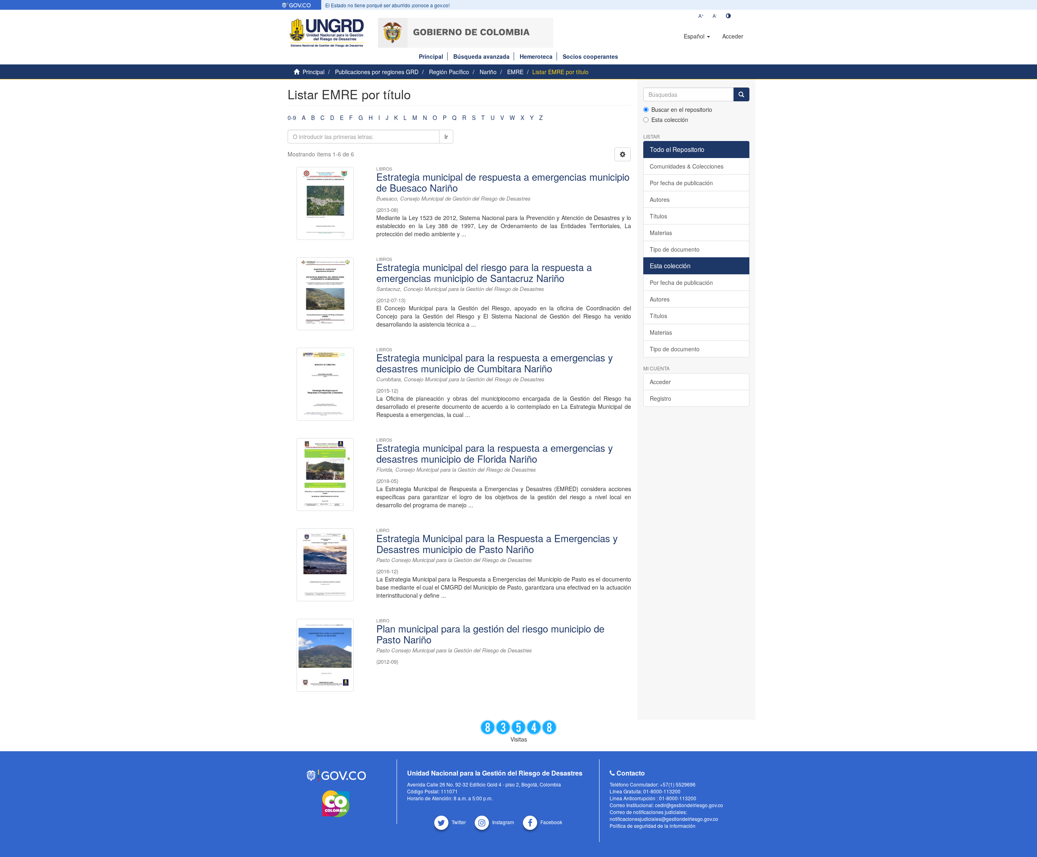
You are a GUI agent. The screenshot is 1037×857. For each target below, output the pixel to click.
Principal (431, 56)
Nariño (488, 72)
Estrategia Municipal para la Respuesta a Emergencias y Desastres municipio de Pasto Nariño (497, 543)
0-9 (292, 117)
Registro (660, 398)
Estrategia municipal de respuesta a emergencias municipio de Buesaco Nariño (502, 182)
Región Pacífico (449, 72)
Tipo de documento (675, 249)
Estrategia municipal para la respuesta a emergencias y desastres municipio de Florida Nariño (494, 453)
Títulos (658, 216)
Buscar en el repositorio (681, 109)
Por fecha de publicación (681, 183)
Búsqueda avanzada (481, 56)
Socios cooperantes (590, 56)
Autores (660, 199)
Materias (661, 233)
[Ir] (741, 94)
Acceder (660, 382)
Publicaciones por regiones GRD (376, 72)
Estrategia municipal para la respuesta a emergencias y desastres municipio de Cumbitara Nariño (494, 362)
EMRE (515, 72)
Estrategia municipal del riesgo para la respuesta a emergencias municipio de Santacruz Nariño (484, 272)
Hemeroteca (536, 56)
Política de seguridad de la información (653, 825)
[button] (697, 36)
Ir (446, 137)
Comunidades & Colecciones (686, 166)
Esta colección (669, 119)
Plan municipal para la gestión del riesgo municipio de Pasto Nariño (490, 634)
